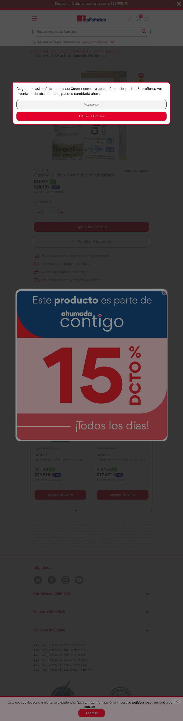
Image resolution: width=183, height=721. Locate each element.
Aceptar (92, 713)
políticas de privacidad (148, 703)
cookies (89, 707)
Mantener (91, 104)
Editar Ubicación (91, 116)
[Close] (165, 292)
